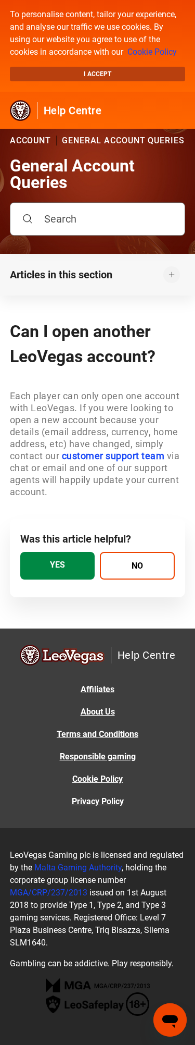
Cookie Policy (152, 52)
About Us (98, 712)
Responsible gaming (98, 756)
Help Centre (73, 110)
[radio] (57, 566)
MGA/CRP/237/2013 (48, 893)
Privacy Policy (98, 801)
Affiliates (97, 689)
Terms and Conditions (97, 734)
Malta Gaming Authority (78, 867)
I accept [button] (97, 74)
